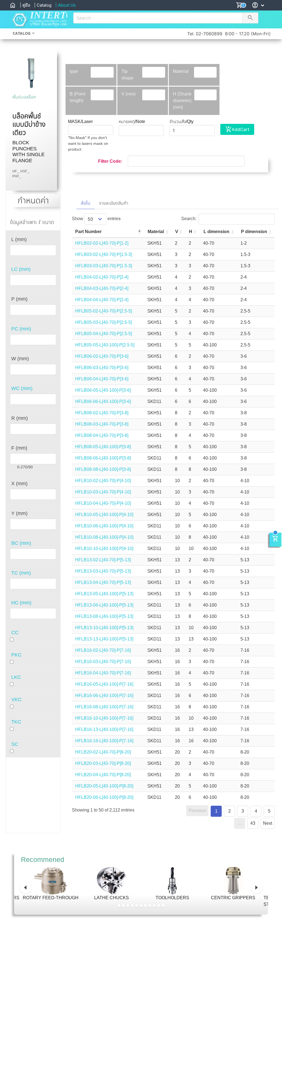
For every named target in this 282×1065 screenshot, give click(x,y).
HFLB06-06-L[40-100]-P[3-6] (103, 401)
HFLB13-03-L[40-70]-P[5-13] (103, 571)
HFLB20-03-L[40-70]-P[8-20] (103, 763)
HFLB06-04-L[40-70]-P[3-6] (101, 379)
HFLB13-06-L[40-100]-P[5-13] (104, 605)
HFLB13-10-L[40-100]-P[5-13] (104, 627)
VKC (16, 699)
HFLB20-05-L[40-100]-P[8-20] (104, 786)
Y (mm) (19, 513)
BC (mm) (21, 543)
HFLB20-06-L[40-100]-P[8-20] (104, 797)
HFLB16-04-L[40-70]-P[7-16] (103, 673)
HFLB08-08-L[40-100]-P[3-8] (103, 469)
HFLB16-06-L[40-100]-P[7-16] (104, 695)
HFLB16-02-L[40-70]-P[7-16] (103, 650)
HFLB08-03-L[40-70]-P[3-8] (101, 424)
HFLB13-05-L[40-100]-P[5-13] (104, 593)
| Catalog (42, 5)
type (74, 71)
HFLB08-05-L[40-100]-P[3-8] (103, 446)
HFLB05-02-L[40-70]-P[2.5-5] (103, 311)
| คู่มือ (25, 5)
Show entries (96, 218)
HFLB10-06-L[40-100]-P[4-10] (104, 526)
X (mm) (19, 483)
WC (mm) (21, 388)
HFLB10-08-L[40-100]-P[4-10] (104, 537)
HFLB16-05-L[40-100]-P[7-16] (104, 684)
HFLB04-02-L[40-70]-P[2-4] (101, 277)
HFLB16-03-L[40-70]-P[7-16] (103, 661)
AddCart (237, 129)
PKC (16, 655)
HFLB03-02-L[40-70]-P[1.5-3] (103, 254)
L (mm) (19, 239)
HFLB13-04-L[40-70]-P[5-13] (103, 582)
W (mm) (20, 358)
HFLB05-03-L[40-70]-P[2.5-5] (103, 322)
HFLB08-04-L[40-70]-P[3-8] (101, 435)
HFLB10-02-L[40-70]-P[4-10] (103, 480)
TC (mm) (21, 573)
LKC (16, 677)
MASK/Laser (80, 121)
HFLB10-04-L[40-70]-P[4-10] (103, 503)
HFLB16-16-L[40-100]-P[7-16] (104, 740)
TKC (16, 722)
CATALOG (22, 33)
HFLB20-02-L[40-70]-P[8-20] (103, 752)
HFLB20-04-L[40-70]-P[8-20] (103, 774)
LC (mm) (21, 269)
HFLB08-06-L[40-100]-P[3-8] (103, 458)
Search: (188, 218)
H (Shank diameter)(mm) (182, 101)
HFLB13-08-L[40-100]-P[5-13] (104, 616)
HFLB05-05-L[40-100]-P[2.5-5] (104, 345)
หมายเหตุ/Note (132, 121)
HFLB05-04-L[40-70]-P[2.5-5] (103, 333)
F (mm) (19, 448)
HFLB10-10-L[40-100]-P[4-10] (104, 548)
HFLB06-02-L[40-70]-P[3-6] (101, 356)
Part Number (88, 231)
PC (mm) (21, 329)
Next (267, 823)
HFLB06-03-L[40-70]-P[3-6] (101, 367)
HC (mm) (21, 602)
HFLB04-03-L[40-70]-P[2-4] (101, 288)
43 (252, 823)
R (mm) (19, 418)
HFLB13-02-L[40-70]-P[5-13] (103, 559)
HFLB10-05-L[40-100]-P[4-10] (104, 514)
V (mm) (128, 94)
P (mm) (19, 299)
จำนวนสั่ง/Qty (181, 121)
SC (14, 744)
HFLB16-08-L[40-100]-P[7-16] (104, 706)
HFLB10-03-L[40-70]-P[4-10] (103, 492)
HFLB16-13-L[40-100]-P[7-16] (104, 729)
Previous (197, 810)
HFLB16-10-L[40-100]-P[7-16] (104, 718)
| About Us (65, 5)
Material (181, 71)
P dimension (254, 231)
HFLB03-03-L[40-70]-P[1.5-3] (103, 265)
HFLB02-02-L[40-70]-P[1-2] (101, 243)
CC (14, 632)
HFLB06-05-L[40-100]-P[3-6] (103, 390)
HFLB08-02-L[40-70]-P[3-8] (101, 412)
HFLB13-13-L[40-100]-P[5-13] (104, 639)
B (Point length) (77, 97)
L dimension (216, 231)
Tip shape (127, 74)
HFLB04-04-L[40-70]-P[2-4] (101, 299)
